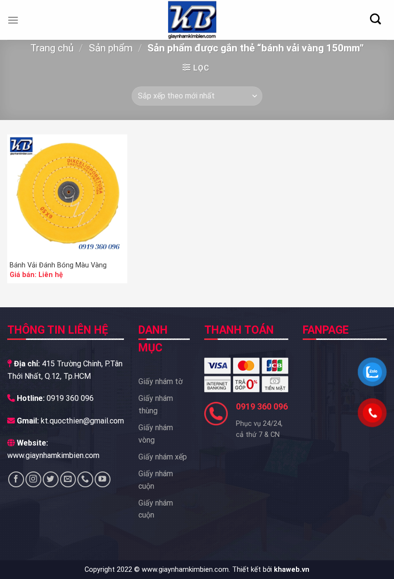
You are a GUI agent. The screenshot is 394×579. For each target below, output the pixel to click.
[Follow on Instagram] (33, 479)
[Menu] (13, 20)
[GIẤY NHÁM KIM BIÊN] (192, 20)
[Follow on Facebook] (16, 479)
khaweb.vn (291, 570)
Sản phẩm (111, 48)
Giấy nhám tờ (160, 381)
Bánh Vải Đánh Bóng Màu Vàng (58, 265)
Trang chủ (52, 48)
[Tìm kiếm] (375, 18)
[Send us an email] (68, 479)
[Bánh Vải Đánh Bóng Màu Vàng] (67, 194)
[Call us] (85, 479)
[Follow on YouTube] (103, 479)
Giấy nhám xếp (162, 456)
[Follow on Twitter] (51, 479)
